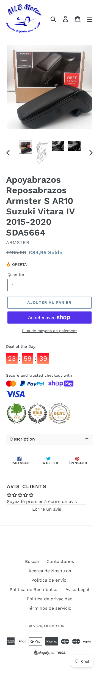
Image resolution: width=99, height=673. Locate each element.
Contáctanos (60, 561)
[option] (25, 147)
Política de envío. (49, 580)
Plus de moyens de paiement (49, 331)
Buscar (32, 561)
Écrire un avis (46, 509)
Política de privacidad (50, 598)
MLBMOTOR (54, 626)
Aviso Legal (77, 589)
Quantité (15, 274)
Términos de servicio (50, 608)
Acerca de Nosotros (49, 570)
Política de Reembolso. (34, 589)
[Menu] (90, 19)
